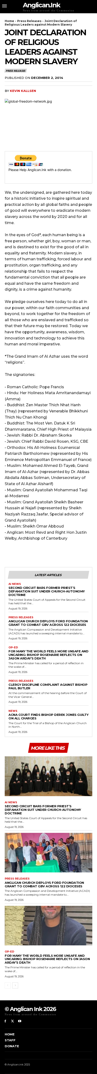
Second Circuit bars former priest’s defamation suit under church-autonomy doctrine (46, 591)
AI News (14, 584)
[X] (12, 1021)
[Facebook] (5, 1021)
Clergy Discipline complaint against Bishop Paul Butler (47, 686)
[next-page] (15, 985)
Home (9, 21)
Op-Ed (13, 647)
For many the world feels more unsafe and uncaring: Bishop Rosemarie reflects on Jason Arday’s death (48, 654)
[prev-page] (8, 985)
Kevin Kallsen (23, 91)
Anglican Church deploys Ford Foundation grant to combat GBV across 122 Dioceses (48, 623)
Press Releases (29, 21)
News (12, 711)
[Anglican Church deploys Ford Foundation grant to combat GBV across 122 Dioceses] (48, 852)
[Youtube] (19, 1021)
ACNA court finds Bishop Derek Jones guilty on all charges (48, 716)
